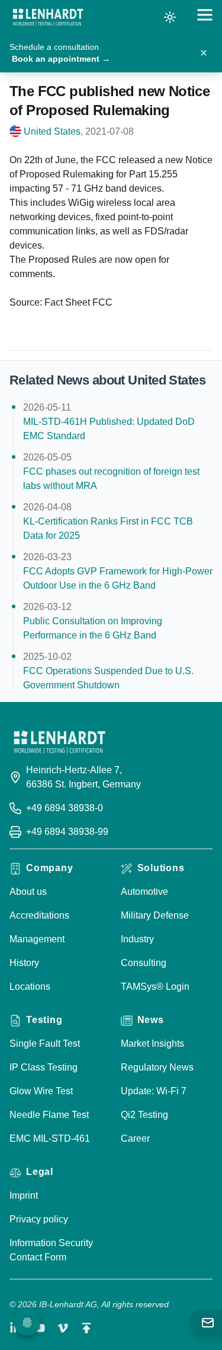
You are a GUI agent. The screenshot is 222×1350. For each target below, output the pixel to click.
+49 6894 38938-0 (64, 808)
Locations (29, 986)
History (24, 963)
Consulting (143, 963)
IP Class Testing (43, 1067)
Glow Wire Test (41, 1091)
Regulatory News (157, 1067)
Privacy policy (38, 1219)
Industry (137, 939)
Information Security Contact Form (51, 1250)
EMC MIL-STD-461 (49, 1138)
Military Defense (155, 915)
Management (37, 939)
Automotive (144, 892)
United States (52, 131)
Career (135, 1138)
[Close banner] (204, 53)
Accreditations (39, 915)
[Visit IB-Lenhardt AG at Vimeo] (63, 1328)
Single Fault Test (44, 1043)
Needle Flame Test (49, 1115)
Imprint (23, 1195)
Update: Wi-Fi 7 (153, 1091)
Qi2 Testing (144, 1115)
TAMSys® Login (155, 986)
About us (28, 892)
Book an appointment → (61, 58)
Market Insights (152, 1043)
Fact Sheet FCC (78, 302)
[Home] (47, 17)
